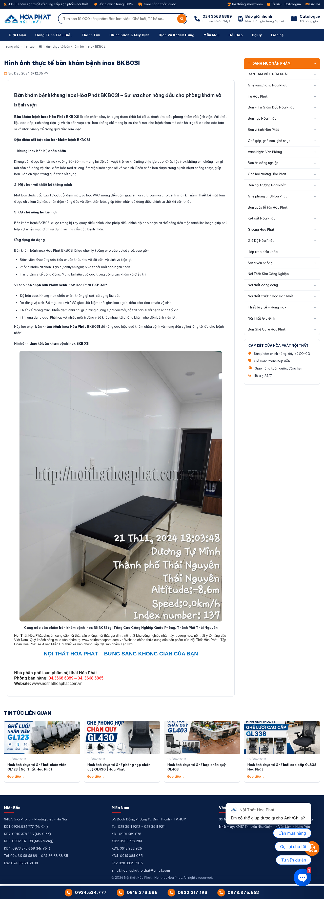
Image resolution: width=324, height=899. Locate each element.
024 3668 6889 (217, 16)
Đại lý (257, 35)
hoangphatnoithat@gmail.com (146, 870)
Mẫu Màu (211, 35)
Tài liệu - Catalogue (285, 4)
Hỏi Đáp (236, 35)
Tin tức (29, 46)
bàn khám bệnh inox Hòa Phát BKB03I (67, 326)
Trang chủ (11, 46)
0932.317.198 (192, 892)
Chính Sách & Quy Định (129, 35)
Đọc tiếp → (16, 776)
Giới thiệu (17, 35)
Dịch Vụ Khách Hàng (177, 35)
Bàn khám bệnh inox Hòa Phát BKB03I (46, 117)
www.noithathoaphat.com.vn (57, 683)
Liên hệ (314, 4)
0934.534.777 (91, 892)
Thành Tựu (91, 35)
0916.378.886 (142, 892)
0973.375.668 (243, 892)
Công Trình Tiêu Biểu (53, 35)
